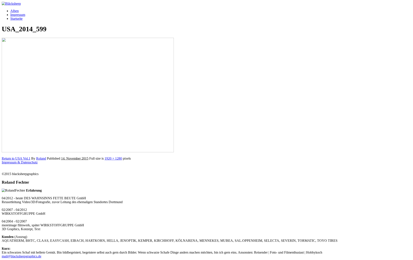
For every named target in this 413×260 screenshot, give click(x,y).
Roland (41, 158)
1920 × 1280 (113, 158)
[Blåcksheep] (11, 3)
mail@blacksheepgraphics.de (21, 256)
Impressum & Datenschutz (20, 162)
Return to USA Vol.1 (16, 158)
